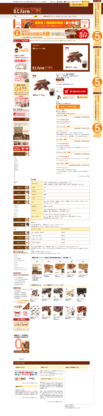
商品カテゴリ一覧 (33, 40)
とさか (15, 162)
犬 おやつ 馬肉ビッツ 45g (70, 317)
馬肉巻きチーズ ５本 (34, 317)
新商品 (69, 16)
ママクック (16, 255)
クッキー (16, 208)
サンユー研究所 (17, 258)
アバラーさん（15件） (61, 152)
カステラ (16, 207)
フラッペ (16, 257)
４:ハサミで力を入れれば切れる (21, 279)
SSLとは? (21, 358)
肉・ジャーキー (55, 40)
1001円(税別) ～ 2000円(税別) (20, 296)
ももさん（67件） (60, 163)
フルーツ (16, 227)
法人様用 (74, 16)
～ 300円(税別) (17, 291)
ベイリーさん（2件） (61, 126)
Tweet (57, 101)
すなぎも (16, 160)
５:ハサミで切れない (18, 277)
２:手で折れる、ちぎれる (19, 282)
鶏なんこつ (16, 164)
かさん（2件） (59, 115)
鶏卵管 (15, 182)
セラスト (16, 262)
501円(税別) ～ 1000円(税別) (20, 294)
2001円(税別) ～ (17, 298)
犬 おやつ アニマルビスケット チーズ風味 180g (83, 275)
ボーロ (15, 212)
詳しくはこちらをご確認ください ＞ (30, 382)
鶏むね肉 (16, 166)
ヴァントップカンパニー (19, 260)
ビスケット (16, 205)
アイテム (16, 264)
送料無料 (58, 16)
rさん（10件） (59, 139)
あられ (15, 216)
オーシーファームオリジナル (45, 40)
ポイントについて (97, 69)
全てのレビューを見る (84, 176)
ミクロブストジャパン (19, 267)
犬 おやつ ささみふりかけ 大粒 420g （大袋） (72, 275)
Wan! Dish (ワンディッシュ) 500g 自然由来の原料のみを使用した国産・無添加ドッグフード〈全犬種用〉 (37, 277)
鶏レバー (16, 167)
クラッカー (16, 210)
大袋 (62, 16)
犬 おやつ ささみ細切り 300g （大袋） (48, 275)
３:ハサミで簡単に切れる (19, 280)
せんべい (16, 214)
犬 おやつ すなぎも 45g (46, 317)
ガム (15, 157)
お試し (65, 16)
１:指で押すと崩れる (18, 284)
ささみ (15, 158)
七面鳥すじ (16, 169)
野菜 (15, 229)
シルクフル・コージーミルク (20, 269)
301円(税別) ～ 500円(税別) (20, 292)
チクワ (15, 265)
